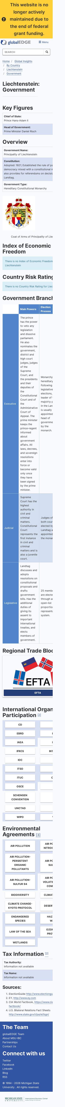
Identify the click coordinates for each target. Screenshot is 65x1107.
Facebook (8, 1064)
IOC (20, 759)
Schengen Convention (20, 797)
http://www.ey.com (24, 997)
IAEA (20, 742)
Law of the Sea (20, 931)
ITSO (20, 768)
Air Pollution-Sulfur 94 (20, 882)
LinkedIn (7, 1068)
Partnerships (10, 1042)
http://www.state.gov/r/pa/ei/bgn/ (29, 1014)
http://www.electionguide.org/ (44, 993)
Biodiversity (20, 894)
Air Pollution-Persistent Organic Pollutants (20, 863)
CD (20, 724)
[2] (39, 714)
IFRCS (20, 751)
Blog (5, 1072)
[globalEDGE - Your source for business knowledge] (16, 42)
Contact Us (9, 1046)
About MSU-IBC (12, 1038)
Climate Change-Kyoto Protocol (20, 905)
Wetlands (20, 942)
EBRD (20, 733)
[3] (38, 835)
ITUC (20, 777)
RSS (5, 1076)
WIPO (20, 817)
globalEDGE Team (13, 1034)
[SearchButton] (47, 52)
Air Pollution (20, 845)
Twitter (7, 1060)
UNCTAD (20, 808)
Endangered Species (20, 918)
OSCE (20, 786)
